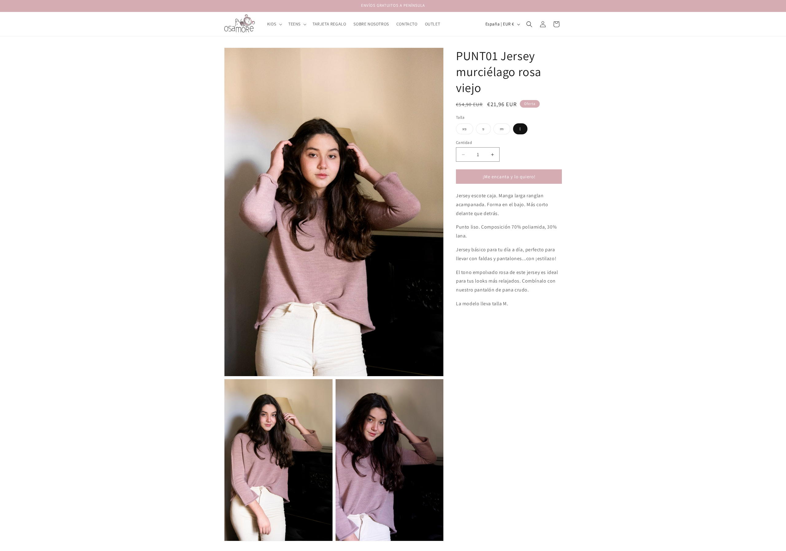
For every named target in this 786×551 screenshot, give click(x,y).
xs (467, 130)
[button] (274, 23)
